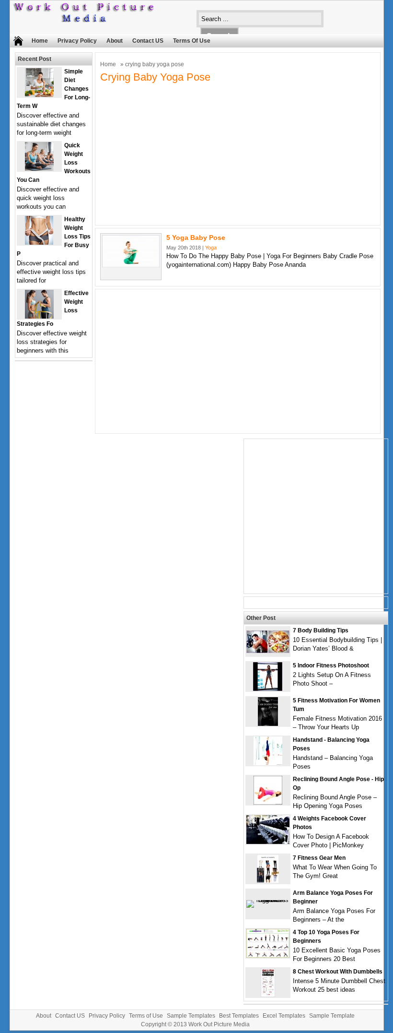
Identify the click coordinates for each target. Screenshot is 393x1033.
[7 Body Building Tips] (267, 650)
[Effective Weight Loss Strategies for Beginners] (39, 316)
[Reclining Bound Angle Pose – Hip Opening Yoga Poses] (268, 802)
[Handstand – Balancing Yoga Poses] (268, 763)
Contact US (147, 40)
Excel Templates (284, 1015)
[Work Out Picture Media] (84, 20)
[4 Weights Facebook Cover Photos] (267, 841)
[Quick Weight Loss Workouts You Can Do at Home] (39, 168)
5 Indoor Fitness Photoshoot (331, 665)
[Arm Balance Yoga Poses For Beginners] (267, 899)
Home (40, 40)
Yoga (211, 247)
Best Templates (239, 1015)
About (114, 40)
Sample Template (332, 1015)
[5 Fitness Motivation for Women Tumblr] (268, 723)
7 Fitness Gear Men (319, 858)
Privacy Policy (77, 40)
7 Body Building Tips (320, 630)
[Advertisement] (238, 153)
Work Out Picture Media (219, 1024)
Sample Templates (191, 1015)
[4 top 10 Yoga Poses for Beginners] (267, 955)
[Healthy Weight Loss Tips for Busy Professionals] (39, 242)
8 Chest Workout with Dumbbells (337, 971)
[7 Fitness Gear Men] (268, 881)
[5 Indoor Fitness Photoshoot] (267, 688)
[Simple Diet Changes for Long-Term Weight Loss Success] (39, 94)
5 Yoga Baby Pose (195, 237)
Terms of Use (191, 40)
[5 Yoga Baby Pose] (131, 265)
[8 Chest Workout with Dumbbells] (268, 994)
